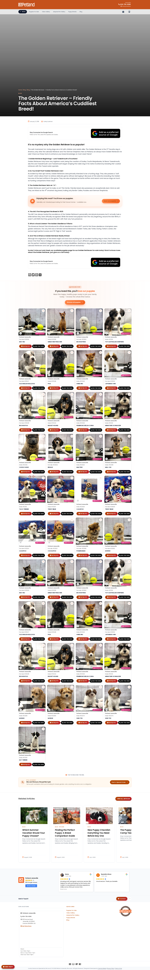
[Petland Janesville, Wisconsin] (26, 5)
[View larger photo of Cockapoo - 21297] (72, 519)
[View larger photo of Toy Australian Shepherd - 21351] (129, 310)
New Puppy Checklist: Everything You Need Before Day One (99, 833)
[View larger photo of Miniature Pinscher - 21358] (72, 310)
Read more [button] (63, 889)
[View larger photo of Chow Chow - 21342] (43, 436)
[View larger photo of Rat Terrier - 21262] (43, 728)
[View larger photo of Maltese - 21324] (100, 436)
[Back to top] (130, 898)
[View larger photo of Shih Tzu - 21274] (129, 687)
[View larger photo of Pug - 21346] (72, 352)
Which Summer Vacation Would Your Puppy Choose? (33, 833)
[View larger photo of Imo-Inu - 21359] (43, 310)
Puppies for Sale (34, 12)
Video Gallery (46, 12)
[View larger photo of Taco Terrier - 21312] (43, 478)
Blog (81, 12)
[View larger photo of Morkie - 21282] (129, 519)
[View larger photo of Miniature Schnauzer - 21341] (129, 394)
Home (20, 90)
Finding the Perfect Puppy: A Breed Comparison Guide (65, 833)
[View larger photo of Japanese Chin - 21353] (129, 352)
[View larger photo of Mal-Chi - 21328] (129, 436)
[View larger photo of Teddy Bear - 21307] (72, 478)
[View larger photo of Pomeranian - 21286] (100, 519)
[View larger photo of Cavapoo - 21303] (100, 478)
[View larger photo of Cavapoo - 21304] (43, 519)
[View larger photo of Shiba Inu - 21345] (100, 352)
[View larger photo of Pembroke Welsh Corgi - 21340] (100, 394)
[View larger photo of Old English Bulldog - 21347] (43, 352)
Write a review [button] (31, 886)
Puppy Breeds (72, 12)
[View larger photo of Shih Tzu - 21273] (100, 687)
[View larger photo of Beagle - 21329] (72, 436)
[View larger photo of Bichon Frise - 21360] (100, 310)
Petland (61, 826)
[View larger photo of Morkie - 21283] (43, 687)
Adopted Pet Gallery (59, 12)
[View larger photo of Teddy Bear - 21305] (129, 478)
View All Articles (123, 799)
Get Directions (26, 926)
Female (24, 339)
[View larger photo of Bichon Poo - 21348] (43, 394)
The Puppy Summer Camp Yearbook (130, 831)
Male (52, 339)
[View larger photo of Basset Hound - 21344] (72, 394)
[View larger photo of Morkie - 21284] (72, 687)
